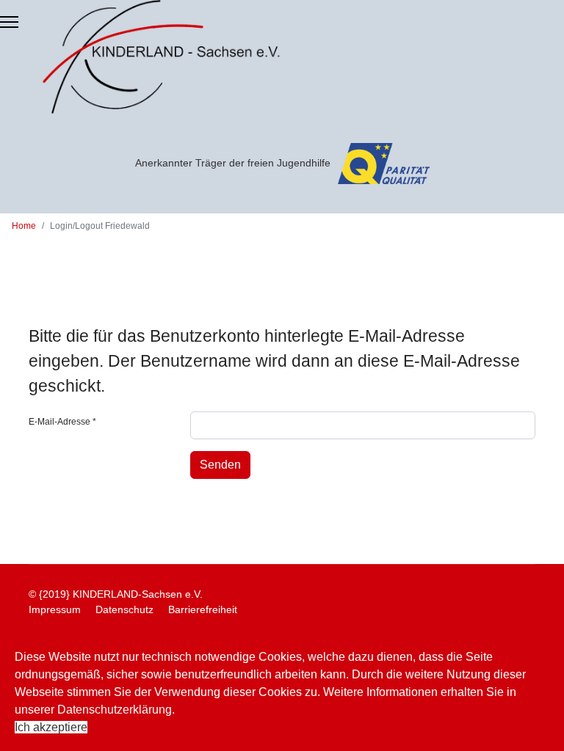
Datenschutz (124, 609)
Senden (220, 464)
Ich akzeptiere (51, 727)
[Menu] (9, 22)
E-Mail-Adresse (62, 422)
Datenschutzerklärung (114, 709)
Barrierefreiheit (202, 609)
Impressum (55, 609)
